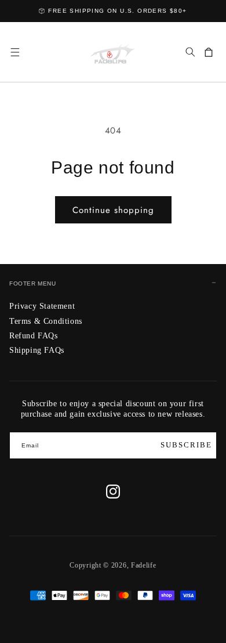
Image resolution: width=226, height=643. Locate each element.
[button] (15, 52)
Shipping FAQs (36, 350)
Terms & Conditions (45, 321)
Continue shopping (113, 210)
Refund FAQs (33, 335)
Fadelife (143, 565)
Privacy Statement (42, 306)
